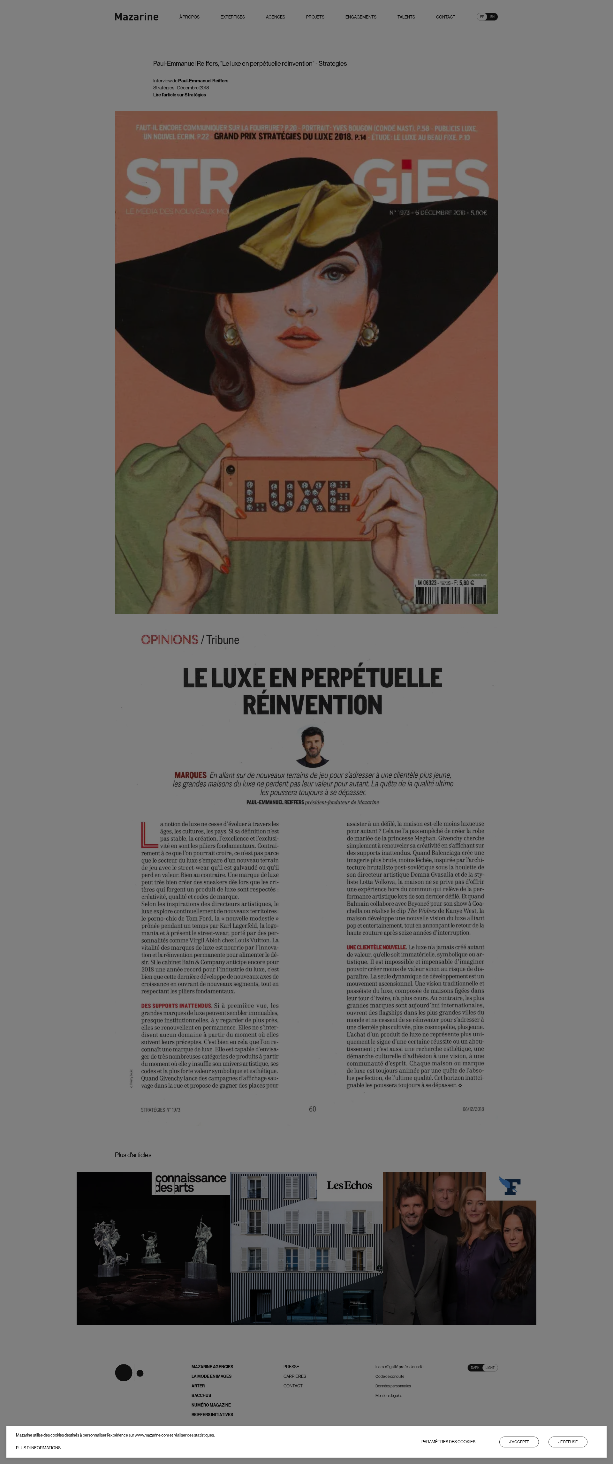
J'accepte (519, 1442)
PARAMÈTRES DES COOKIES (448, 1441)
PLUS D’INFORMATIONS (38, 1447)
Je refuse (568, 1442)
